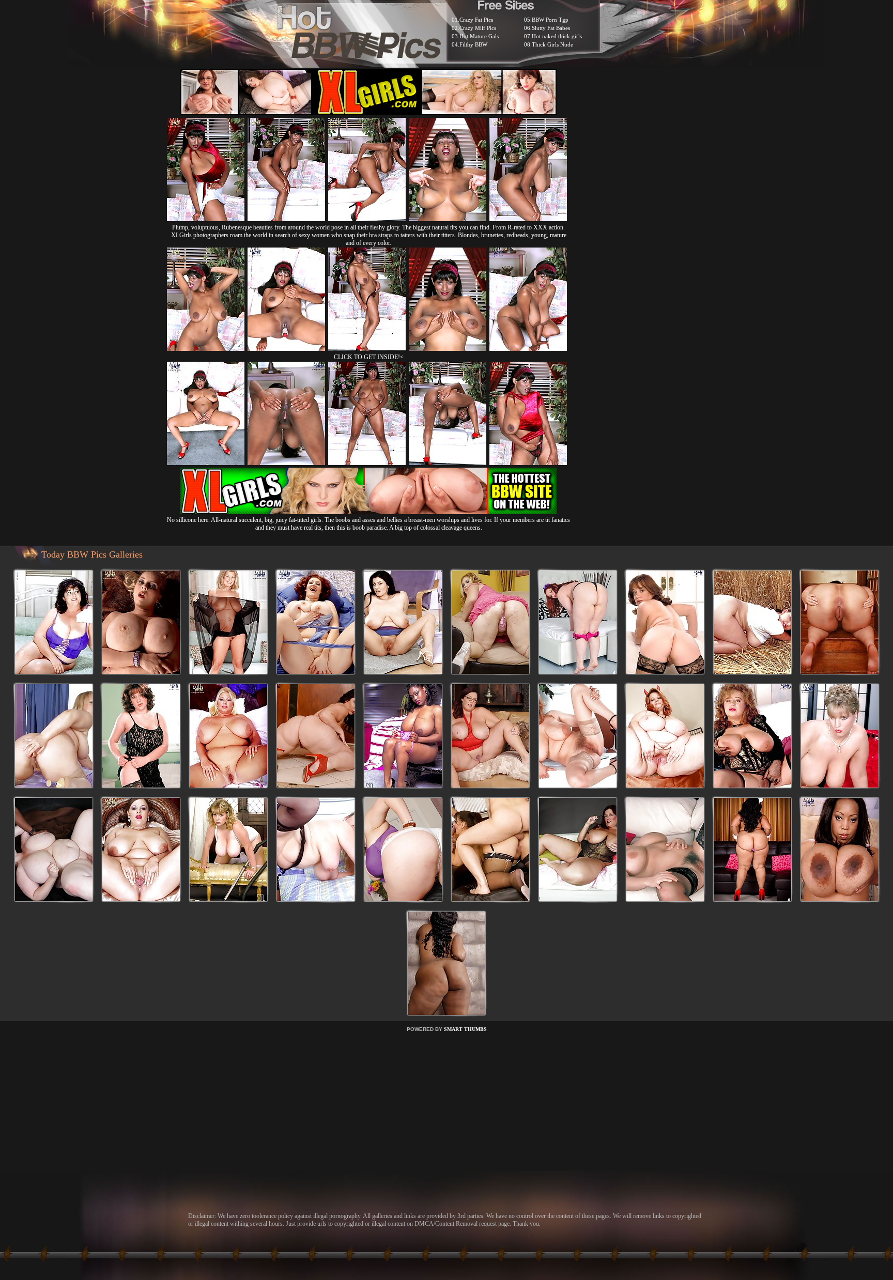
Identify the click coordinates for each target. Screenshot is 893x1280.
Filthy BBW (473, 44)
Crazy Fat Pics (476, 20)
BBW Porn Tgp (550, 20)
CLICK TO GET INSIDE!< (369, 357)
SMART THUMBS (465, 1029)
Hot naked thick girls (557, 36)
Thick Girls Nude (552, 44)
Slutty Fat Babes (551, 28)
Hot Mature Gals (479, 36)
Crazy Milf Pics (477, 28)
